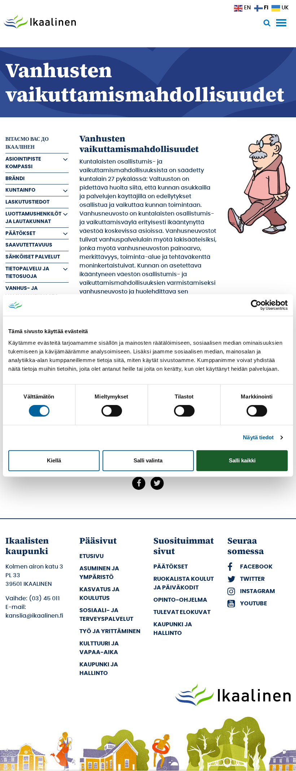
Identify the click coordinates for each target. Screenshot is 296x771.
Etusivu (91, 556)
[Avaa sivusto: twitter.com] (157, 483)
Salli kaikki (242, 460)
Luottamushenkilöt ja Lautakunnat (33, 218)
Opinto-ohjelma (180, 600)
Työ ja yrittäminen (109, 631)
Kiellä (54, 460)
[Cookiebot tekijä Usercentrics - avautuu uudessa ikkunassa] (256, 305)
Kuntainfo (20, 190)
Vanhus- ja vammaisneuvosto (31, 292)
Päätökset (20, 233)
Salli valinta (148, 460)
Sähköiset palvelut (32, 257)
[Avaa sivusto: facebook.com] (139, 483)
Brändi (15, 178)
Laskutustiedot (27, 202)
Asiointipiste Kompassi (23, 163)
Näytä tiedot (258, 437)
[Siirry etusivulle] (40, 22)
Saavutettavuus (28, 245)
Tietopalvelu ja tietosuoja (27, 272)
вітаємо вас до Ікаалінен (27, 143)
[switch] (111, 411)
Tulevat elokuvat (181, 612)
